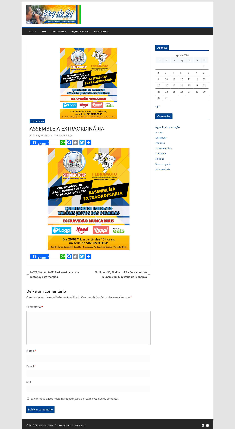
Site (28, 381)
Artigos (159, 132)
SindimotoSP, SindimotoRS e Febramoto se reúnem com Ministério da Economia (121, 275)
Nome (31, 350)
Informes (160, 142)
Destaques (161, 137)
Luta (44, 31)
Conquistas (59, 31)
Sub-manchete (162, 169)
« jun (157, 106)
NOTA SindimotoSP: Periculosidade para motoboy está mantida (54, 275)
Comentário (34, 307)
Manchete (160, 153)
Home (32, 31)
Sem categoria (37, 121)
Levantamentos (163, 148)
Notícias (159, 158)
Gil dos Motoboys (64, 135)
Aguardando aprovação (167, 127)
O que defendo (80, 31)
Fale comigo (101, 31)
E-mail (31, 366)
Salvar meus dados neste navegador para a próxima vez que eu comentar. (75, 398)
